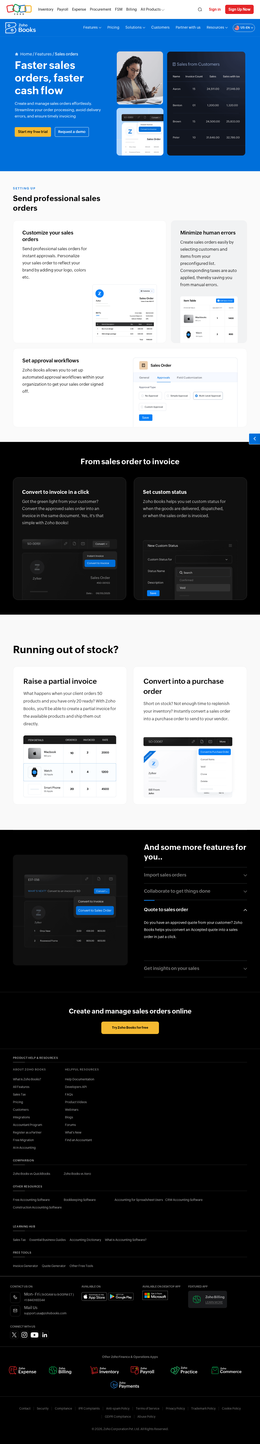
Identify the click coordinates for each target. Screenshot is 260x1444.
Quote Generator (54, 1265)
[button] (241, 28)
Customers (160, 27)
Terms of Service (147, 1408)
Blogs (69, 1117)
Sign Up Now (239, 9)
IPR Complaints (89, 1408)
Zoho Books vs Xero (77, 1173)
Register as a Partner (27, 1132)
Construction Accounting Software (37, 1207)
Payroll (62, 9)
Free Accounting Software (31, 1199)
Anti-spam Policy (117, 1408)
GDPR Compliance (118, 1416)
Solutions (133, 27)
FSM (118, 9)
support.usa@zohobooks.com (45, 1313)
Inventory (45, 9)
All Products (151, 9)
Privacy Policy (175, 1408)
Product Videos (76, 1102)
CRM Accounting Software (184, 1199)
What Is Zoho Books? (27, 1079)
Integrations (21, 1117)
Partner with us (188, 27)
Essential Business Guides (47, 1239)
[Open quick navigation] (254, 438)
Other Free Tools (81, 1265)
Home (26, 54)
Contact (24, 1408)
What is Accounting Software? (126, 1239)
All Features (21, 1086)
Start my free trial (33, 132)
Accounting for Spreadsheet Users (139, 1199)
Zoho (19, 9)
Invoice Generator (25, 1265)
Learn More (214, 1302)
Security (42, 1408)
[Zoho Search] (200, 9)
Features (90, 27)
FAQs (69, 1094)
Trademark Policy (203, 1408)
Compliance (63, 1408)
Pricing (113, 27)
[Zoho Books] (21, 27)
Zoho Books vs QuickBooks (31, 1173)
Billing (131, 9)
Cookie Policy (231, 1408)
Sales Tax (19, 1094)
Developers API (76, 1086)
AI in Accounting (24, 1147)
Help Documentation (79, 1079)
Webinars (71, 1109)
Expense (79, 9)
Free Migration (23, 1140)
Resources (215, 27)
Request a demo (72, 132)
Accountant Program (27, 1124)
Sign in (215, 9)
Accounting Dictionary (85, 1239)
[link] (131, 9)
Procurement (100, 9)
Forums (70, 1124)
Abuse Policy (146, 1416)
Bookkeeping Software (80, 1199)
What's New (73, 1132)
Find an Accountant (78, 1140)
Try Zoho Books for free (130, 1027)
